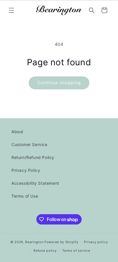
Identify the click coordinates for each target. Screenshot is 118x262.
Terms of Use (24, 196)
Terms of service (76, 251)
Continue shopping (59, 82)
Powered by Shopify (61, 242)
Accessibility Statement (35, 183)
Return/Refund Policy (32, 157)
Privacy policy (96, 242)
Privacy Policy (25, 170)
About (17, 131)
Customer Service (29, 144)
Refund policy (45, 251)
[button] (11, 10)
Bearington (34, 242)
